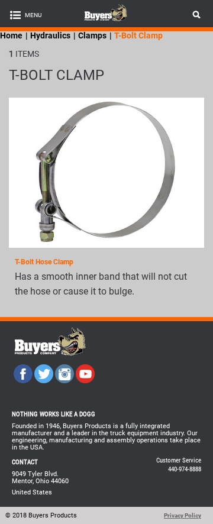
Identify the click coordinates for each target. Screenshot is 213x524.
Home (11, 35)
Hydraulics (50, 35)
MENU (33, 15)
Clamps (92, 35)
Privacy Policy (182, 515)
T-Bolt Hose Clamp (44, 262)
